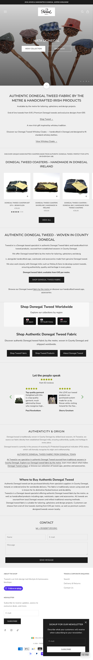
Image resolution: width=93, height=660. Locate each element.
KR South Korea (46, 322)
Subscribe (66, 649)
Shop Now (59, 48)
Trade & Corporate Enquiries (76, 574)
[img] (46, 379)
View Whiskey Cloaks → (46, 141)
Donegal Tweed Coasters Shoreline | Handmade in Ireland (46, 205)
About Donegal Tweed (73, 353)
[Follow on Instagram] (11, 630)
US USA (63, 321)
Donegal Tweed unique (18, 466)
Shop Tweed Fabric (18, 353)
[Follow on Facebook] (5, 630)
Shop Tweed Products (44, 353)
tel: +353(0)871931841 (46, 528)
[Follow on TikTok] (17, 630)
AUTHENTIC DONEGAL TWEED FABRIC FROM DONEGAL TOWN (46, 454)
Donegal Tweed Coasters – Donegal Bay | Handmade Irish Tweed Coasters (76, 205)
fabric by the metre (41, 289)
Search (67, 579)
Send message (47, 560)
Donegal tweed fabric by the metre (46, 462)
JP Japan (29, 322)
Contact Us (68, 587)
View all (46, 220)
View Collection (33, 48)
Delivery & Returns (72, 583)
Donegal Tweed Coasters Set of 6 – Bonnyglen (17, 204)
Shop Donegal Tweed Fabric (46, 280)
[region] (46, 45)
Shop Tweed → (46, 119)
